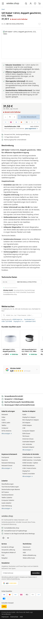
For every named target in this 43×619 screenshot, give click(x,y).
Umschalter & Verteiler (30, 454)
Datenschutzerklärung (13, 579)
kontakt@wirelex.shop (11, 528)
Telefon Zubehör (7, 497)
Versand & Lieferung (8, 550)
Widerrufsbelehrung (29, 555)
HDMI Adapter (27, 425)
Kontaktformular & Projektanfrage (15, 531)
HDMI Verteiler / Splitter (30, 463)
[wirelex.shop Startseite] (12, 3)
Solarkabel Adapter (28, 442)
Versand (15, 109)
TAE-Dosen (25, 436)
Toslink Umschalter (28, 474)
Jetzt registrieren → (31, 128)
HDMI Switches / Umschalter (31, 460)
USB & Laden (6, 423)
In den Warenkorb (28, 117)
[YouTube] (8, 538)
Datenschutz (27, 550)
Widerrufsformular (29, 558)
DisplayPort (26, 471)
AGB (24, 552)
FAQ (3, 555)
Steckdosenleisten (7, 495)
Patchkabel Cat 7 (29, 319)
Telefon (4, 425)
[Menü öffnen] (3, 3)
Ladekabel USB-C (30, 321)
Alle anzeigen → (7, 433)
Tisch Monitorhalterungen (10, 487)
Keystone (5, 460)
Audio (3, 420)
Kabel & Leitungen (8, 411)
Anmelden (36, 573)
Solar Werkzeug (7, 506)
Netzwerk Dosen (7, 465)
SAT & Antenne (6, 431)
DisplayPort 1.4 (18, 321)
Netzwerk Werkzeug (8, 463)
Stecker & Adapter (29, 411)
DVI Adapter (26, 423)
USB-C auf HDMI (7, 321)
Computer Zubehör (8, 500)
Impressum (26, 547)
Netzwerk (5, 414)
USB (23, 428)
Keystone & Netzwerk (9, 454)
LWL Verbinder (27, 444)
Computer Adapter (28, 431)
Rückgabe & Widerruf (9, 552)
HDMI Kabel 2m (17, 319)
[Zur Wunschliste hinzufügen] (39, 24)
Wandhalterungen (8, 484)
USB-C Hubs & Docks (29, 468)
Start (3, 9)
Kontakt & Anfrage (8, 547)
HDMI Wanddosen (28, 465)
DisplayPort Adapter (29, 417)
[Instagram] (3, 538)
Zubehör (5, 481)
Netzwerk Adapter (28, 447)
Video (3, 417)
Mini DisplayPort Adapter (30, 420)
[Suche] (26, 3)
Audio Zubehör (6, 503)
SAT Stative (5, 492)
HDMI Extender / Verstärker (31, 457)
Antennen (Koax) (27, 439)
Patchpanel (5, 457)
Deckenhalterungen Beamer (11, 489)
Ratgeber (5, 558)
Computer (5, 428)
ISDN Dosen (26, 433)
